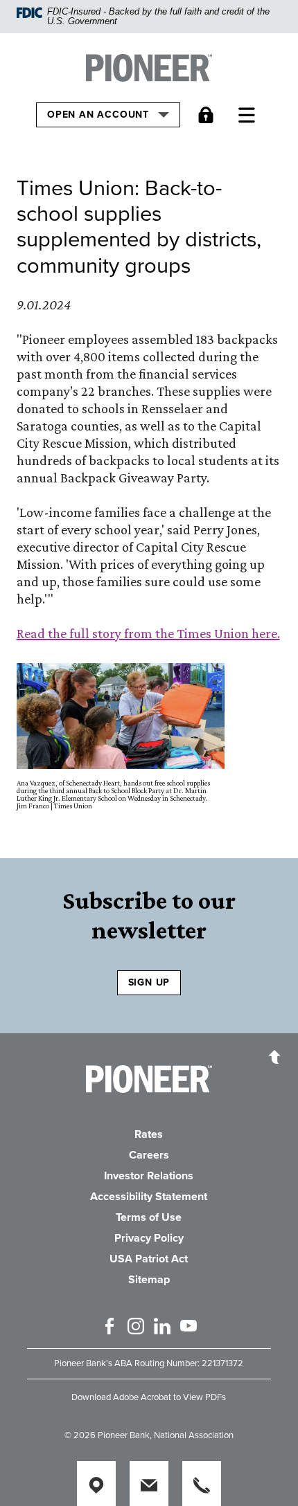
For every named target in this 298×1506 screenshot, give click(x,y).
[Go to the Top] (274, 1056)
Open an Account (99, 114)
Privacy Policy (149, 1238)
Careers (149, 1155)
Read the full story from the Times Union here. (148, 633)
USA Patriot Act (148, 1259)
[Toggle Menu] (250, 114)
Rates (148, 1134)
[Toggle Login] (209, 114)
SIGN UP (149, 982)
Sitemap (149, 1280)
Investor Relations (148, 1176)
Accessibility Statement (148, 1197)
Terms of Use (149, 1217)
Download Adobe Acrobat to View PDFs (148, 1397)
